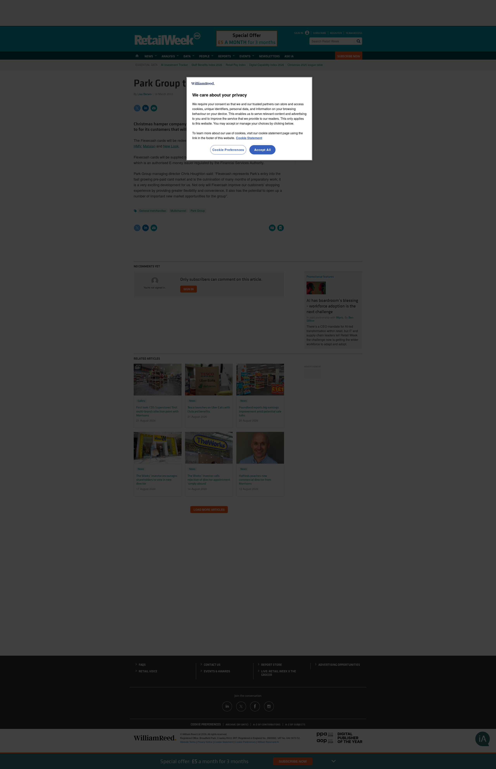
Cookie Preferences (228, 149)
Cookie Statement (249, 138)
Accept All (262, 149)
